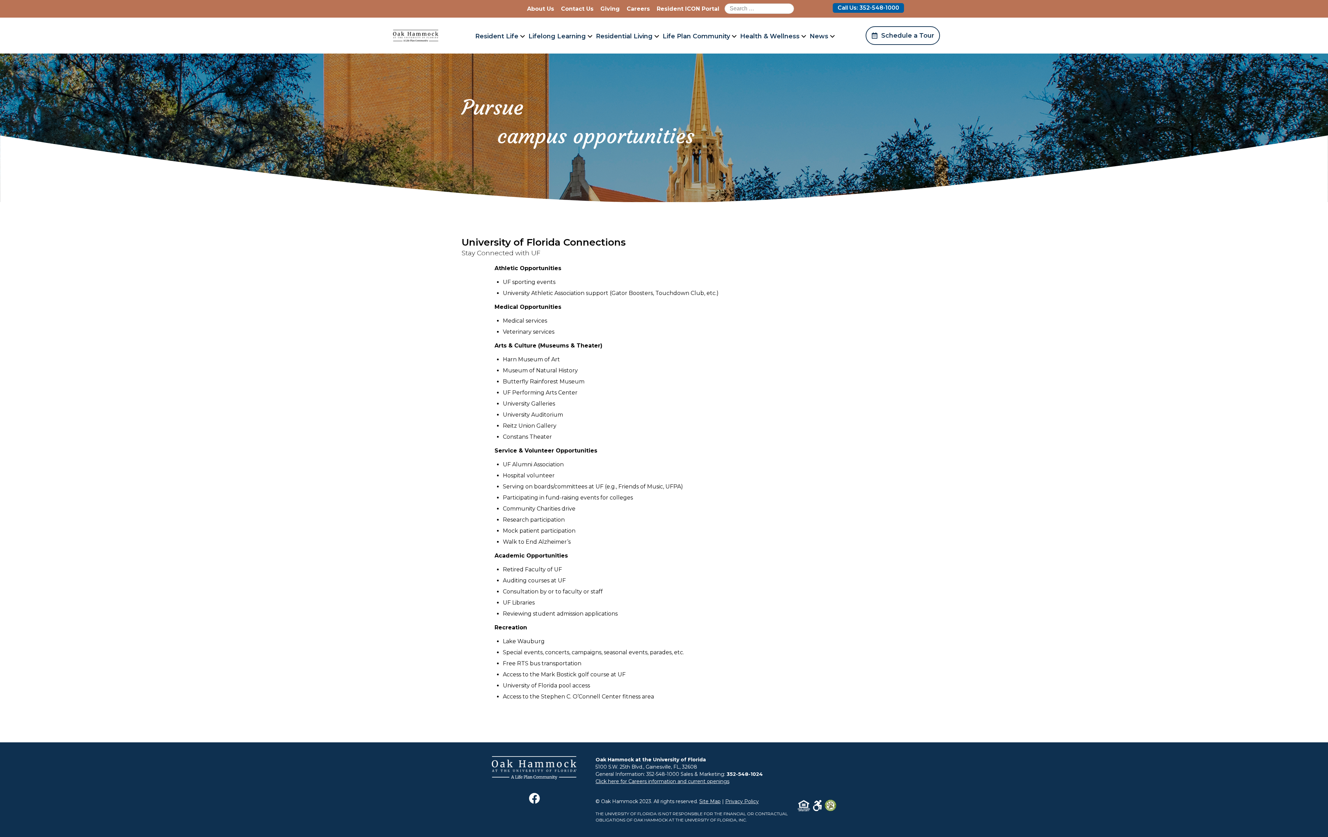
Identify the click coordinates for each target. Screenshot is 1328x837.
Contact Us (577, 9)
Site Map (710, 801)
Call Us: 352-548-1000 (868, 7)
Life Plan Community (696, 36)
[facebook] (534, 802)
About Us (540, 9)
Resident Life (496, 36)
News (819, 36)
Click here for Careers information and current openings (662, 781)
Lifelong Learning (557, 36)
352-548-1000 (662, 774)
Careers (638, 9)
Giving (610, 9)
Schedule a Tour (907, 35)
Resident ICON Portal (688, 9)
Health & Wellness (770, 36)
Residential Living (624, 36)
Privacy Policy (742, 801)
